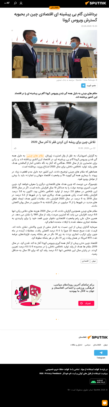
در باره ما (104, 369)
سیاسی (87, 345)
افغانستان (97, 345)
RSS (41, 374)
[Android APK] (98, 382)
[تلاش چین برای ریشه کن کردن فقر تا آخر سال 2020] (54, 120)
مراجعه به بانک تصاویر (65, 80)
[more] (15, 148)
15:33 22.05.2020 (89, 26)
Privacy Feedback (53, 373)
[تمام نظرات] (105, 403)
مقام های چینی (35, 156)
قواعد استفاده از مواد (90, 369)
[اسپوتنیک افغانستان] (96, 6)
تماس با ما (74, 369)
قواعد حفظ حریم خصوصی (57, 369)
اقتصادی (85, 261)
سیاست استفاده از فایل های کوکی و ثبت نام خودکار (85, 374)
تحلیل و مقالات (76, 345)
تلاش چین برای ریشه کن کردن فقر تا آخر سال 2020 (63, 142)
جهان (94, 261)
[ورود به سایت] (21, 3)
